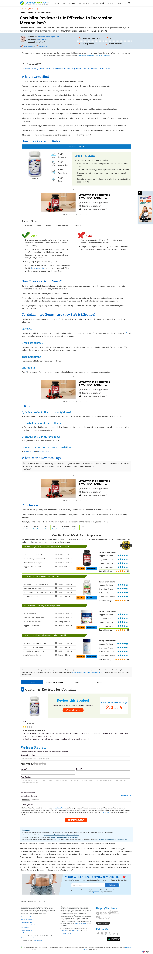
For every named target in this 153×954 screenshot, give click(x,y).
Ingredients (77, 68)
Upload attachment (29, 796)
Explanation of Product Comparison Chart (76, 664)
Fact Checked (43, 46)
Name (24, 769)
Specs (111, 38)
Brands (72, 3)
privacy (96, 892)
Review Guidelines (58, 808)
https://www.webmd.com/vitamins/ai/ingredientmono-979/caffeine (61, 835)
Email (79, 769)
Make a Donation (103, 923)
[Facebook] (98, 933)
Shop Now (81, 568)
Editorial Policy (32, 901)
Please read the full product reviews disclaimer (87, 672)
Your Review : (26, 777)
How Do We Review (26, 919)
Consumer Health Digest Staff (48, 37)
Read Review (91, 568)
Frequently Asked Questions (29, 925)
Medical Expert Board (27, 917)
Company (120, 3)
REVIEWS (110, 3)
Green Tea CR (29, 451)
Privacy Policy (75, 930)
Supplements (84, 3)
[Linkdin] (114, 933)
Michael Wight (43, 39)
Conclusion (105, 68)
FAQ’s (86, 68)
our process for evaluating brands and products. (94, 55)
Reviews (94, 68)
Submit (112, 885)
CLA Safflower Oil (45, 451)
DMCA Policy (42, 901)
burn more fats (37, 268)
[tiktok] (118, 933)
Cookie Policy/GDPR (26, 930)
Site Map (23, 933)
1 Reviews (90, 38)
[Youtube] (102, 933)
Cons (48, 68)
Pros (42, 68)
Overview (26, 68)
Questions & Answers (54, 682)
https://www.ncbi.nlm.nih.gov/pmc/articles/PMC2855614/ (64, 837)
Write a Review (115, 43)
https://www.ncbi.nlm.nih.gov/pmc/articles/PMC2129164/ (113, 839)
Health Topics (59, 3)
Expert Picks (98, 3)
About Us (23, 901)
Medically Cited (28, 46)
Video (99, 682)
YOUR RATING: (27, 764)
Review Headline (28, 755)
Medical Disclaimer (80, 923)
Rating (35, 68)
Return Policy (25, 927)
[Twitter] (110, 933)
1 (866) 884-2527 (37, 940)
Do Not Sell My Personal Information (71, 934)
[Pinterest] (106, 933)
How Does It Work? (61, 68)
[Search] (129, 3)
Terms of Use (107, 812)
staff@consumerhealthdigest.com (31, 938)
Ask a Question (87, 43)
